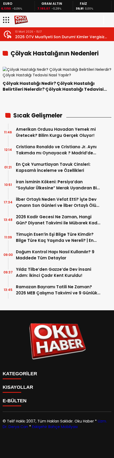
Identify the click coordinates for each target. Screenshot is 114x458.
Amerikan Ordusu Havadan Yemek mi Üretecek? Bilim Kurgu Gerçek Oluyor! (56, 132)
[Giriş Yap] (107, 19)
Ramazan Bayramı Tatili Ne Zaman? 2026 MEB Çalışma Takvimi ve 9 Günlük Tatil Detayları (56, 290)
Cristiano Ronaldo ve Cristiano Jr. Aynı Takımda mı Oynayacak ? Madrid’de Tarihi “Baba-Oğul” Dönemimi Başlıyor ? (57, 150)
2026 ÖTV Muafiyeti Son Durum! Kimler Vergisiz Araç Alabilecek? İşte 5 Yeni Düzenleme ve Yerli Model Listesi (60, 37)
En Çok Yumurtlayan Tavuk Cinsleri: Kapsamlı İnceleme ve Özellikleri (53, 167)
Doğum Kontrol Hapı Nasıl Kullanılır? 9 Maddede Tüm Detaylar (55, 255)
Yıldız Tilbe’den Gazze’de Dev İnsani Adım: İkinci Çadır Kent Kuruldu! (53, 272)
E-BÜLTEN (15, 400)
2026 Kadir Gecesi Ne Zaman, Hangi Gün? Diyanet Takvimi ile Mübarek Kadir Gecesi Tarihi (58, 220)
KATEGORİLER (20, 373)
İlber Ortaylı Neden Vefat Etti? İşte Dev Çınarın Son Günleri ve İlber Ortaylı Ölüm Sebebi (58, 202)
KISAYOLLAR (18, 387)
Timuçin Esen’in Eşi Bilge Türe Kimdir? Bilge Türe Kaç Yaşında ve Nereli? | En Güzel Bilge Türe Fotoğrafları (55, 237)
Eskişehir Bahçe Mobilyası (55, 426)
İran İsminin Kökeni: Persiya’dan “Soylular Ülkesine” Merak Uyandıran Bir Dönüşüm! (57, 185)
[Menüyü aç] (6, 20)
